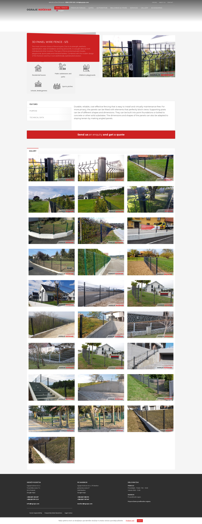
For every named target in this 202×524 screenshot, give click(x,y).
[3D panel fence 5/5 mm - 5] (101, 199)
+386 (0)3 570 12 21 (33, 499)
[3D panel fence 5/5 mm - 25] (150, 387)
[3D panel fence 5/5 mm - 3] (150, 168)
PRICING (154, 2)
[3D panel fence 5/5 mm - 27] (101, 418)
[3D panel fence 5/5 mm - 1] (52, 168)
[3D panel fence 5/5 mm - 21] (101, 356)
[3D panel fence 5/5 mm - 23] (52, 387)
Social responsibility (35, 513)
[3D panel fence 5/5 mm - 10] (150, 230)
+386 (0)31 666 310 (83, 497)
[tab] (33, 151)
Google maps (31, 492)
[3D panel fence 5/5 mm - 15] (101, 293)
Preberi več (130, 520)
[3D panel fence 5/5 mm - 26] (52, 418)
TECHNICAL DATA (37, 117)
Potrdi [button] (140, 520)
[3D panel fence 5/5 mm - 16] (150, 293)
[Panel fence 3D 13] (150, 262)
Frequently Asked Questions (53, 513)
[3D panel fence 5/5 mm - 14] (52, 293)
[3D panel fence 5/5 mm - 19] (150, 324)
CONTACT (170, 2)
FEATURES (34, 104)
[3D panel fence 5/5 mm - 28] (150, 418)
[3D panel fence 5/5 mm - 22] (150, 356)
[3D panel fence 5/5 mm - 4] (52, 199)
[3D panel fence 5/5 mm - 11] (52, 262)
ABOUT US (162, 2)
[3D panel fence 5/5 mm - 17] (52, 324)
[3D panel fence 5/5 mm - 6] (150, 199)
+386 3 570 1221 (70, 2)
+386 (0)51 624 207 (32, 497)
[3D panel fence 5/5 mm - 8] (101, 230)
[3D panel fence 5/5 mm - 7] (52, 230)
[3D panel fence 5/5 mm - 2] (101, 168)
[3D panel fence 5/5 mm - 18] (101, 324)
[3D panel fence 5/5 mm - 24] (101, 387)
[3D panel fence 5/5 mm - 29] (52, 450)
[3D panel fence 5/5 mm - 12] (101, 262)
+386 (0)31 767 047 (83, 499)
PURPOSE (33, 111)
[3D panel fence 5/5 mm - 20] (52, 356)
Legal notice (68, 513)
